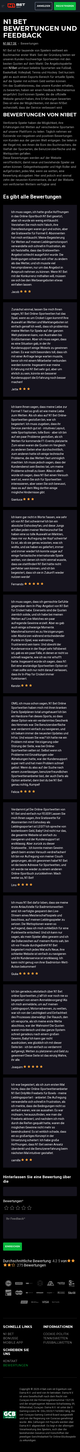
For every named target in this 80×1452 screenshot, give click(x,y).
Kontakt (10, 1361)
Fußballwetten (57, 1342)
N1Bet (13, 68)
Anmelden (43, 6)
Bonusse (10, 1338)
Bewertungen (13, 1201)
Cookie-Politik (56, 1334)
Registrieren (65, 6)
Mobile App (13, 1342)
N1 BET (8, 1334)
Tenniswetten (55, 1338)
